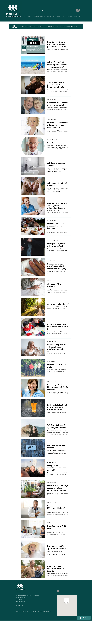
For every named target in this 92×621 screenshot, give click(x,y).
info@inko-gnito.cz (21, 601)
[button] (69, 30)
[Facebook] (78, 10)
